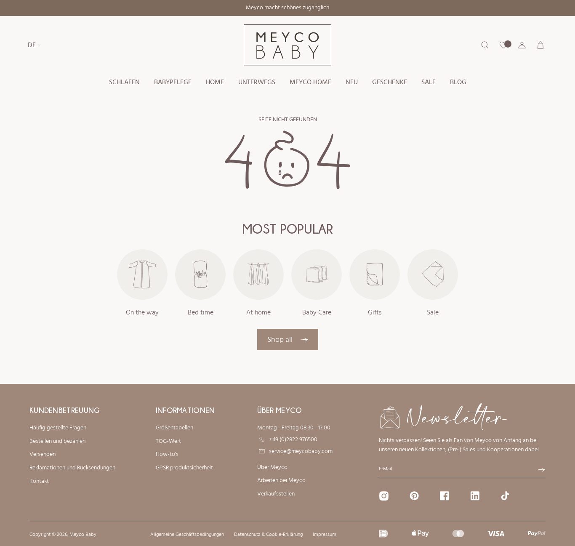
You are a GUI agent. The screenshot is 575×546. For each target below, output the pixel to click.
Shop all (280, 340)
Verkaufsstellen (276, 494)
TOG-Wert (168, 441)
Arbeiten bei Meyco (281, 481)
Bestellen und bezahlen (57, 441)
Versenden (42, 454)
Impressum (324, 535)
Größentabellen (174, 428)
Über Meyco (272, 467)
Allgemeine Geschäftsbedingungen (187, 535)
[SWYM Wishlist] (503, 45)
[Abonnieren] (542, 470)
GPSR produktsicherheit (184, 468)
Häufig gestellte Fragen (57, 428)
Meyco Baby (82, 534)
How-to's (167, 454)
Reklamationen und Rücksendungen (72, 468)
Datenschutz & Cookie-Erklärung (268, 535)
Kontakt (39, 481)
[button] (124, 82)
